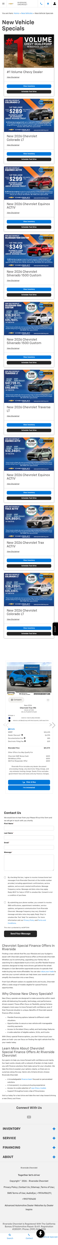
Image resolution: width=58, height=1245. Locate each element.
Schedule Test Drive (29, 92)
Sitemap (35, 1187)
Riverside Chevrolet (38, 1181)
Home (16, 13)
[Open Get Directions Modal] (48, 3)
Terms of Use (47, 1187)
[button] (29, 782)
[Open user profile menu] (54, 3)
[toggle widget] (40, 1234)
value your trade (47, 972)
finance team (27, 1079)
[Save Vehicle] (48, 700)
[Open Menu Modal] (3, 3)
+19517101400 (29, 1199)
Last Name (9, 833)
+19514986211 (44, 1193)
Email (7, 843)
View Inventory (29, 86)
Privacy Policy (29, 920)
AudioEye (31, 1193)
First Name (9, 824)
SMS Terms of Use (16, 1193)
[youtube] (29, 1117)
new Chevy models (38, 1088)
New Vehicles (27, 13)
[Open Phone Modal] (41, 3)
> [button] (51, 725)
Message (8, 852)
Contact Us (24, 1187)
